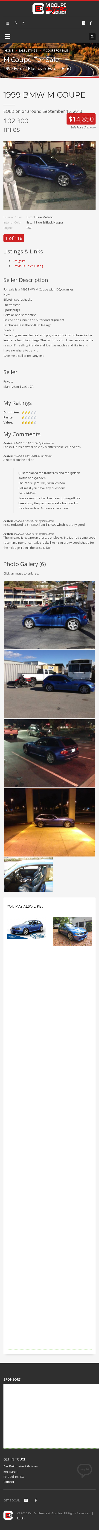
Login (21, 1518)
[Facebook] (90, 23)
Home (9, 50)
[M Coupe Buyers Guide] (49, 8)
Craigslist (19, 261)
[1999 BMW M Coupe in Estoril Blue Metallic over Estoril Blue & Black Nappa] (49, 178)
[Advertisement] (49, 1154)
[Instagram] (83, 23)
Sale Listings (28, 50)
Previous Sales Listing (28, 266)
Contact (8, 1482)
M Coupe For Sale (55, 50)
